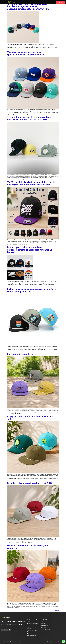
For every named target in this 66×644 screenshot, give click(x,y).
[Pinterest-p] (7, 630)
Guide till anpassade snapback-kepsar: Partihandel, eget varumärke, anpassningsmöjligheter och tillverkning (28, 6)
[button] (3, 2)
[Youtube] (10, 630)
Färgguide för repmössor (20, 353)
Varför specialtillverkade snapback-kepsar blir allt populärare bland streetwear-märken (31, 183)
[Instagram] (4, 630)
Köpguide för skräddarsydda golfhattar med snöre (30, 417)
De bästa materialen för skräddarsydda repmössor (27, 546)
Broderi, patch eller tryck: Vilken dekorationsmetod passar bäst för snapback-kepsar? (30, 250)
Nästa (57, 610)
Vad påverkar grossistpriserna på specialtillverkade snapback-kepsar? (26, 53)
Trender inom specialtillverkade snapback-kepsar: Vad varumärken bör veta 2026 (29, 118)
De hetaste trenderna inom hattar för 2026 (29, 482)
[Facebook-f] (2, 630)
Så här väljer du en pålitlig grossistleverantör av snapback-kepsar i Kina (32, 290)
